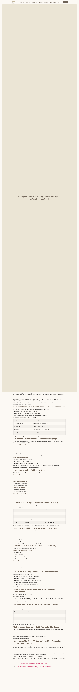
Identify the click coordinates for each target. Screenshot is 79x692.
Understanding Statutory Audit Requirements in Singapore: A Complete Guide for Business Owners (33, 666)
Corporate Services (26, 2)
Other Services (34, 2)
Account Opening (53, 2)
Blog (58, 2)
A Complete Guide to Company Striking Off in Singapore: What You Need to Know (30, 667)
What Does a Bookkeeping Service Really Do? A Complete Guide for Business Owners (31, 663)
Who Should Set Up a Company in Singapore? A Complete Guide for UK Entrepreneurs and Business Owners (35, 665)
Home (21, 2)
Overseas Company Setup (43, 2)
